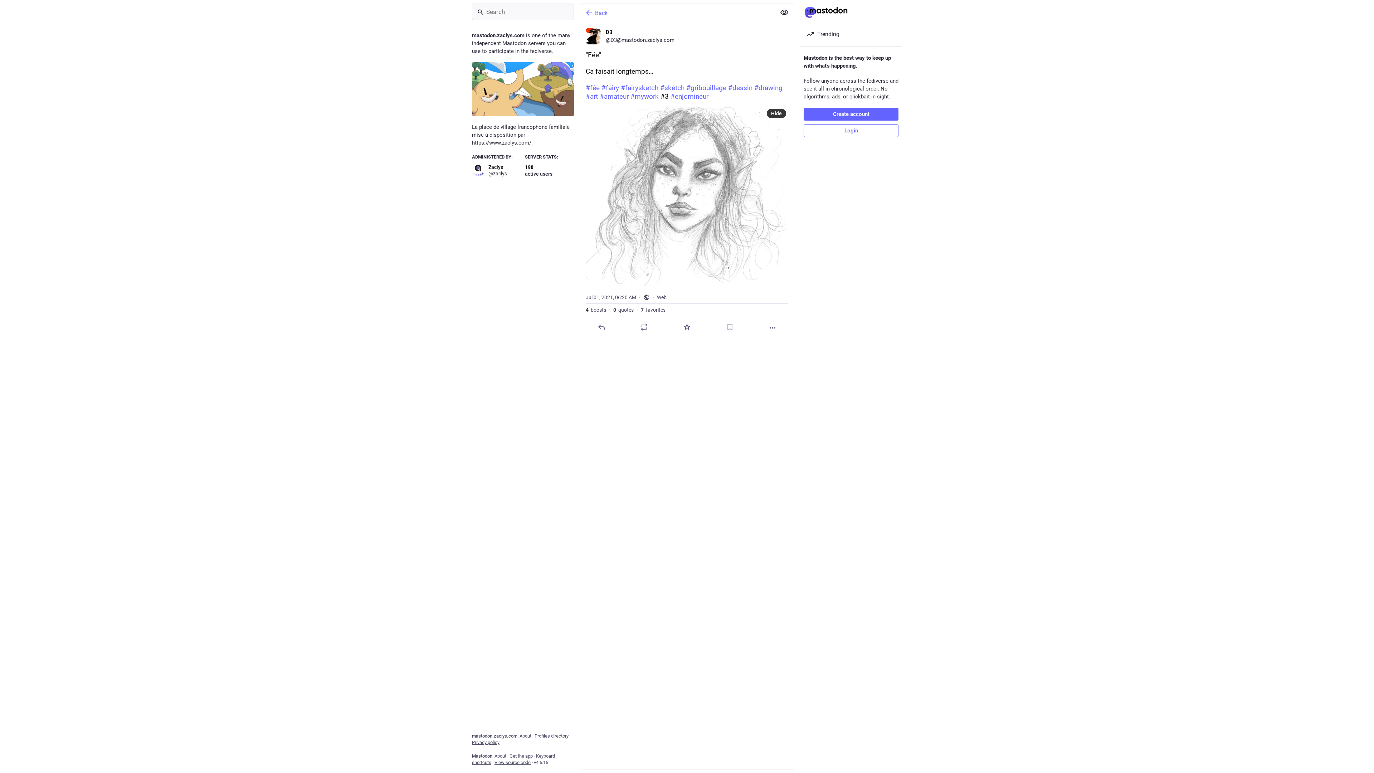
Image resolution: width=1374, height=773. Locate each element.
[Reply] (601, 327)
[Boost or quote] (644, 327)
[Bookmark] (730, 327)
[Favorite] (687, 327)
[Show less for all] (784, 12)
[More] (772, 328)
